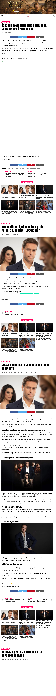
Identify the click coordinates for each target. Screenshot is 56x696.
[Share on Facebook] (14, 37)
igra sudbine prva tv (23, 595)
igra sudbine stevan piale (35, 168)
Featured (9, 168)
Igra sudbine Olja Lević (24, 168)
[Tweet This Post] (22, 37)
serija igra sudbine (33, 595)
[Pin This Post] (31, 37)
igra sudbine (15, 168)
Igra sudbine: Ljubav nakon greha (26, 308)
